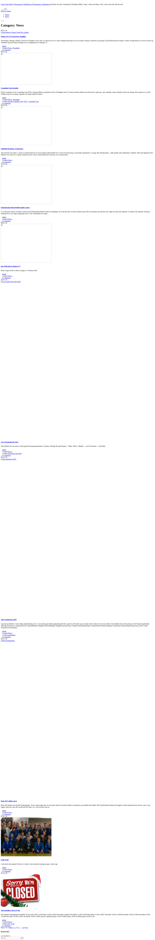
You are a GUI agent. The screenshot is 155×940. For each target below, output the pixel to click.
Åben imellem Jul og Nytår (10, 910)
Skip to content (6, 11)
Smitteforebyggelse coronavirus (12, 149)
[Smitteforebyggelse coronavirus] (26, 145)
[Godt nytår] (26, 856)
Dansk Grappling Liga (15, 101)
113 (23, 928)
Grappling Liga (33, 101)
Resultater (16, 48)
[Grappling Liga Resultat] (26, 84)
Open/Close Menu (7, 4)
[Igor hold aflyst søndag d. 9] (26, 262)
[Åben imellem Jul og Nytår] (21, 906)
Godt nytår (5, 860)
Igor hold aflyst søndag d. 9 (10, 266)
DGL (26, 101)
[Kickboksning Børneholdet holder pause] (26, 203)
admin (4, 46)
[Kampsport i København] (32, 4)
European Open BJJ (15, 453)
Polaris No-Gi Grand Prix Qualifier (13, 36)
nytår (12, 924)
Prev (11, 928)
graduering (11, 635)
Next (26, 928)
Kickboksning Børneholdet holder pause (15, 207)
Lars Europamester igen (9, 442)
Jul (9, 924)
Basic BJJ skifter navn (9, 801)
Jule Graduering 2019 (8, 620)
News (10, 48)
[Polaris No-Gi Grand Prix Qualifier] (15, 32)
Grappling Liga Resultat (9, 88)
